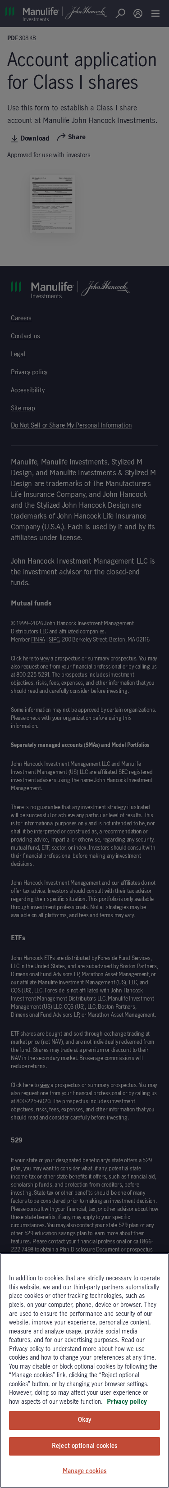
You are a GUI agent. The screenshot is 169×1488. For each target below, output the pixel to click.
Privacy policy (127, 1402)
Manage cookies (85, 1471)
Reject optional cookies (84, 1446)
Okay (84, 1420)
